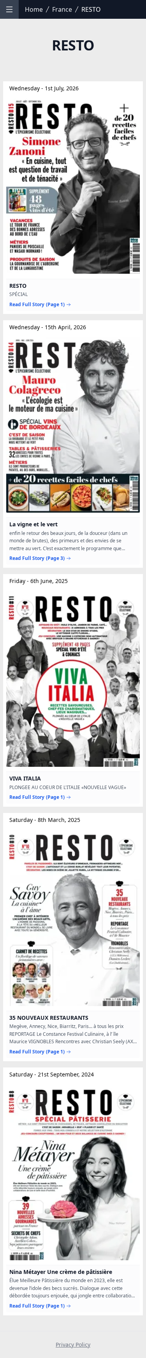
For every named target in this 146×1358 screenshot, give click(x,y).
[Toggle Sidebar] (9, 9)
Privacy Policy (73, 1344)
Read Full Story (37, 304)
